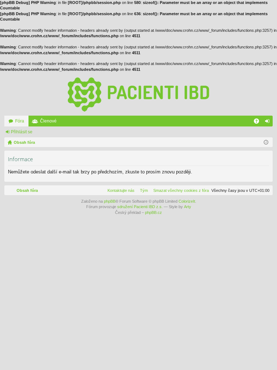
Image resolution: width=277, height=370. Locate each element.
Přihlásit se (21, 131)
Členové (48, 121)
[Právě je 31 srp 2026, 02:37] (266, 142)
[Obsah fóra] (138, 94)
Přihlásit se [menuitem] (269, 122)
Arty (187, 207)
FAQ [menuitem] (259, 122)
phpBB (109, 201)
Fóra (19, 121)
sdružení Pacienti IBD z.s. (140, 207)
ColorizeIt (187, 201)
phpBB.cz (153, 212)
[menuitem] (179, 190)
